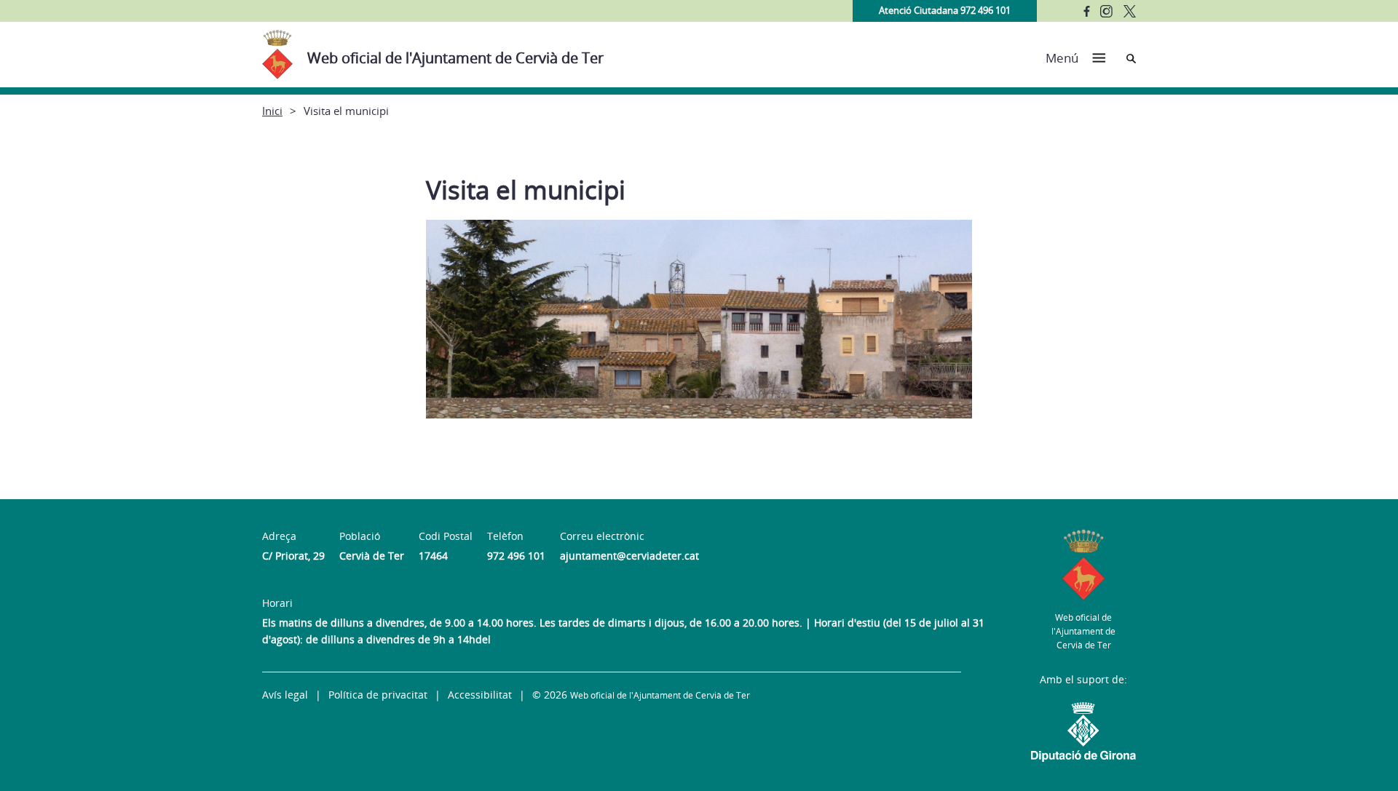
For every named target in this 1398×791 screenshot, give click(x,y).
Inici (272, 110)
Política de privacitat (377, 694)
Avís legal (285, 694)
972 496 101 (516, 556)
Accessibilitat (480, 694)
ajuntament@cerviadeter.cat (629, 556)
